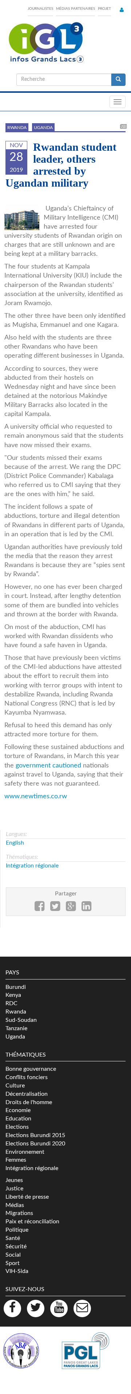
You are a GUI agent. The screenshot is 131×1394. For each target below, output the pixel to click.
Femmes (15, 1160)
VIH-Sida (16, 1271)
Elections (17, 1127)
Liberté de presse (27, 1197)
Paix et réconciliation (32, 1221)
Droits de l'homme (28, 1102)
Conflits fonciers (26, 1077)
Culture (15, 1086)
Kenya (13, 995)
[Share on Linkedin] (86, 908)
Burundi (15, 987)
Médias (14, 1205)
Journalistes (40, 9)
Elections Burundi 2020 (35, 1144)
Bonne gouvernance (30, 1069)
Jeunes (14, 1180)
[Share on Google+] (71, 908)
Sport (12, 1263)
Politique (16, 1230)
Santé (12, 1238)
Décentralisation (26, 1094)
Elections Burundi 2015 (35, 1135)
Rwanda (17, 127)
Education (18, 1119)
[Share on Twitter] (55, 908)
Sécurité (16, 1246)
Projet (104, 9)
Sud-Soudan (21, 1020)
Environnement (24, 1152)
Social (13, 1255)
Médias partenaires (75, 9)
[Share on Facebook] (39, 908)
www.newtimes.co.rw (35, 796)
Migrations (19, 1213)
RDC (11, 1003)
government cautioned (48, 765)
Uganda (43, 127)
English (15, 843)
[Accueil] (45, 43)
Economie (18, 1110)
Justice (14, 1188)
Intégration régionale (32, 866)
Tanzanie (16, 1028)
